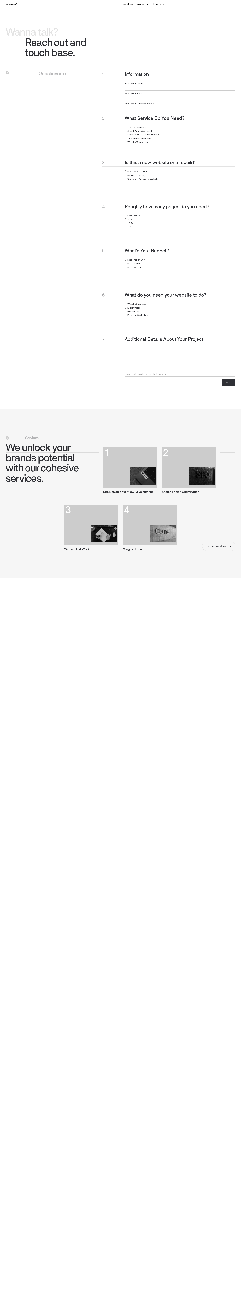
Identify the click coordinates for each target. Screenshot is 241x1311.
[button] (234, 4)
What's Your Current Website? (139, 103)
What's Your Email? (134, 93)
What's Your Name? (134, 83)
